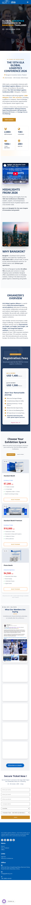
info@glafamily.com (6, 873)
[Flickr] (14, 840)
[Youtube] (5, 840)
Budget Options (20, 454)
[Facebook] (2, 840)
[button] (27, 2)
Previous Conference (7, 858)
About (3, 846)
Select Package (15, 499)
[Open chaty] (4, 901)
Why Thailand (5, 848)
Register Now (15, 422)
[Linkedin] (11, 840)
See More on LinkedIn (16, 765)
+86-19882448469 (6, 878)
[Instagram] (8, 840)
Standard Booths (10, 454)
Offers (2, 849)
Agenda (3, 856)
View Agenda (9, 120)
